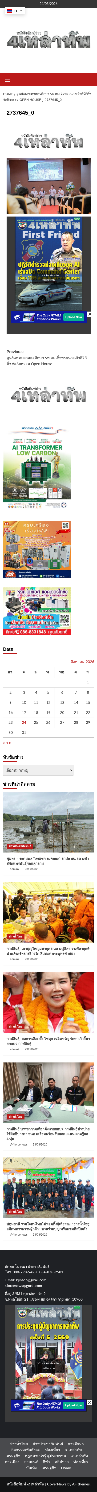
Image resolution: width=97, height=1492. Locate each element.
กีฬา (46, 1462)
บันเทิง (31, 1468)
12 (48, 702)
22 (88, 713)
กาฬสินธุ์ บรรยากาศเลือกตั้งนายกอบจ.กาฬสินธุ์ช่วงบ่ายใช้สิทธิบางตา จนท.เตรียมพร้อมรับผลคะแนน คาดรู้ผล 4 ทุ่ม (48, 1134)
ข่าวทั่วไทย (15, 936)
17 (24, 713)
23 (10, 722)
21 (76, 713)
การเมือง (12, 1462)
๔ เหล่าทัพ (73, 1450)
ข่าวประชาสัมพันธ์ (20, 846)
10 (24, 702)
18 (36, 713)
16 (10, 713)
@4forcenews (19, 1144)
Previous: (47, 358)
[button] (7, 79)
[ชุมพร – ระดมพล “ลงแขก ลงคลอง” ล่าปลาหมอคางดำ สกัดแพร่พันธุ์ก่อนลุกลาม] (48, 822)
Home (66, 1468)
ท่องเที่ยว (52, 1450)
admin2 (15, 869)
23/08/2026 (32, 869)
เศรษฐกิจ (12, 1456)
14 (76, 702)
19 (48, 713)
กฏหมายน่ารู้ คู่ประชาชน (45, 1456)
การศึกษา (76, 1444)
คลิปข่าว (62, 1462)
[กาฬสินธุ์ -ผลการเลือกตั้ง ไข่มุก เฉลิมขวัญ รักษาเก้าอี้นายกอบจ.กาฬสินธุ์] (48, 1002)
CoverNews (56, 1484)
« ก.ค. (7, 743)
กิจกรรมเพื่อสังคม (25, 1450)
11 (36, 702)
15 (88, 702)
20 (62, 713)
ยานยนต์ (31, 1462)
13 (62, 702)
